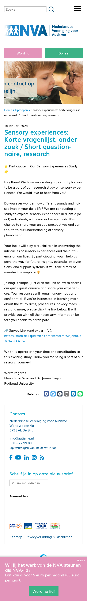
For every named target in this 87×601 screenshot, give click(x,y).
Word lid (23, 53)
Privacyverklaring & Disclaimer (49, 536)
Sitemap (16, 536)
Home (8, 110)
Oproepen (21, 110)
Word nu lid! (44, 591)
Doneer (64, 53)
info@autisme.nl (22, 438)
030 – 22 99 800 (22, 442)
